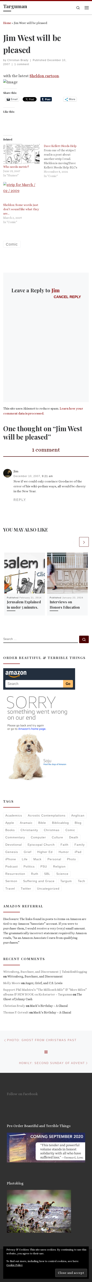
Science (62, 873)
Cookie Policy (14, 1265)
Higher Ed (45, 852)
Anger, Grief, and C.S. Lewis (43, 983)
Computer (38, 837)
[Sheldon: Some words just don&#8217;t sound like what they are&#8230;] (21, 192)
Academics (13, 815)
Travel (10, 888)
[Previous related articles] (74, 542)
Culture (57, 837)
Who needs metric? (16, 166)
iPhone (10, 859)
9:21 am (47, 476)
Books (10, 830)
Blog (78, 822)
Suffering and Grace (39, 881)
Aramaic (26, 822)
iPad (78, 852)
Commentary (15, 837)
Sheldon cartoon (44, 76)
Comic (70, 830)
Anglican (78, 815)
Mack (37, 859)
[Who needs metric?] (21, 154)
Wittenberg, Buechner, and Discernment (35, 976)
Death (73, 837)
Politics (29, 866)
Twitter (26, 888)
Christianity (29, 830)
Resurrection (15, 873)
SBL (47, 873)
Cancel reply (67, 297)
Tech (81, 881)
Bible (42, 822)
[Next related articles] (84, 542)
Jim (56, 290)
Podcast (11, 866)
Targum (66, 881)
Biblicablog (60, 822)
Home (7, 23)
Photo (71, 859)
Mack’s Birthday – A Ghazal (49, 1005)
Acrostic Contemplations (46, 815)
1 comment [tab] (46, 449)
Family (79, 844)
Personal (54, 859)
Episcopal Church (41, 844)
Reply (19, 499)
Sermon (11, 881)
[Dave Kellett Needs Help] (64, 161)
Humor (64, 852)
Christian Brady (17, 60)
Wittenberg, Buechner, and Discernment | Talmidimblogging (45, 971)
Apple (9, 822)
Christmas (51, 830)
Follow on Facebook (22, 1094)
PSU (43, 866)
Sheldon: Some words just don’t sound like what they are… (21, 209)
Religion (59, 866)
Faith (64, 844)
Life (25, 859)
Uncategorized (48, 888)
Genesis (11, 852)
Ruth (34, 873)
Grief (27, 852)
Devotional (13, 844)
